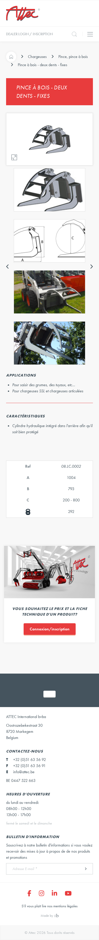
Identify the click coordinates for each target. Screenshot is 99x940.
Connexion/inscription (50, 629)
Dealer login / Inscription (29, 34)
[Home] (11, 57)
